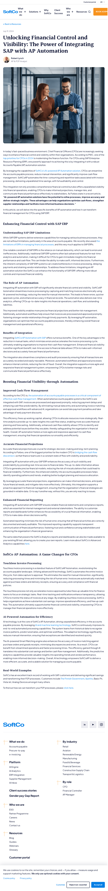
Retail (65, 746)
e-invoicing (15, 754)
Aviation (67, 750)
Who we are (68, 11)
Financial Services (71, 766)
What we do (20, 11)
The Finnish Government (72, 678)
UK (101, 2)
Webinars (14, 845)
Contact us (14, 825)
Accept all (98, 885)
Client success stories (23, 790)
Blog (11, 837)
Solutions (33, 11)
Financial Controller (72, 790)
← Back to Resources (12, 24)
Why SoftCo (47, 12)
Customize (60, 885)
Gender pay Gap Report (24, 795)
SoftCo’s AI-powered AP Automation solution (57, 170)
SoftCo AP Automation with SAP (30, 337)
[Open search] (89, 11)
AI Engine (13, 767)
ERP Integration (16, 774)
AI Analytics (15, 770)
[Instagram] (101, 724)
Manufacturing (70, 758)
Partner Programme (18, 813)
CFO (65, 786)
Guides (12, 841)
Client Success (58, 12)
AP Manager (68, 794)
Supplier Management (20, 778)
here (27, 543)
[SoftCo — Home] (10, 11)
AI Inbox (13, 782)
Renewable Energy (72, 754)
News (12, 821)
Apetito (89, 678)
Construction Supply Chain (76, 770)
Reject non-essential (78, 885)
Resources (81, 11)
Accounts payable (18, 746)
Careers (13, 817)
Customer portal (90, 2)
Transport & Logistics (73, 774)
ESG (11, 809)
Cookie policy (9, 878)
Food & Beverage (71, 762)
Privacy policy (26, 878)
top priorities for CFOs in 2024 (18, 158)
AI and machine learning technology (53, 625)
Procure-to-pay (17, 750)
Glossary (13, 849)
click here (68, 687)
